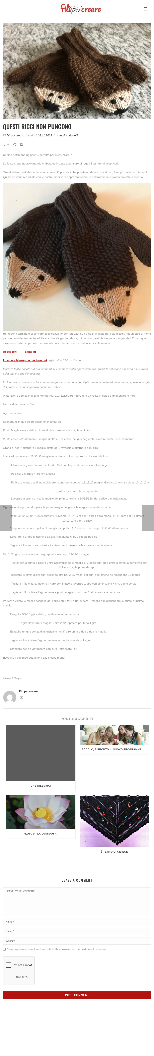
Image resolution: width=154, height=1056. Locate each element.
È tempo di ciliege (114, 851)
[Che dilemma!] (40, 753)
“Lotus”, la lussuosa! (41, 833)
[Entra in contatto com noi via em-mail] (21, 698)
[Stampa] (23, 144)
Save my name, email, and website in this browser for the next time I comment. (57, 949)
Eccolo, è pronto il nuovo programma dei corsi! (115, 749)
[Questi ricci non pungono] (77, 71)
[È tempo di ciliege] (114, 821)
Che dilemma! (41, 785)
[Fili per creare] (76, 6)
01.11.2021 (45, 135)
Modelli (73, 135)
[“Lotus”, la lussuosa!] (40, 812)
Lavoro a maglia (12, 678)
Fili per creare (15, 135)
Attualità (62, 135)
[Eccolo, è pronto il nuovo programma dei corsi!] (114, 735)
